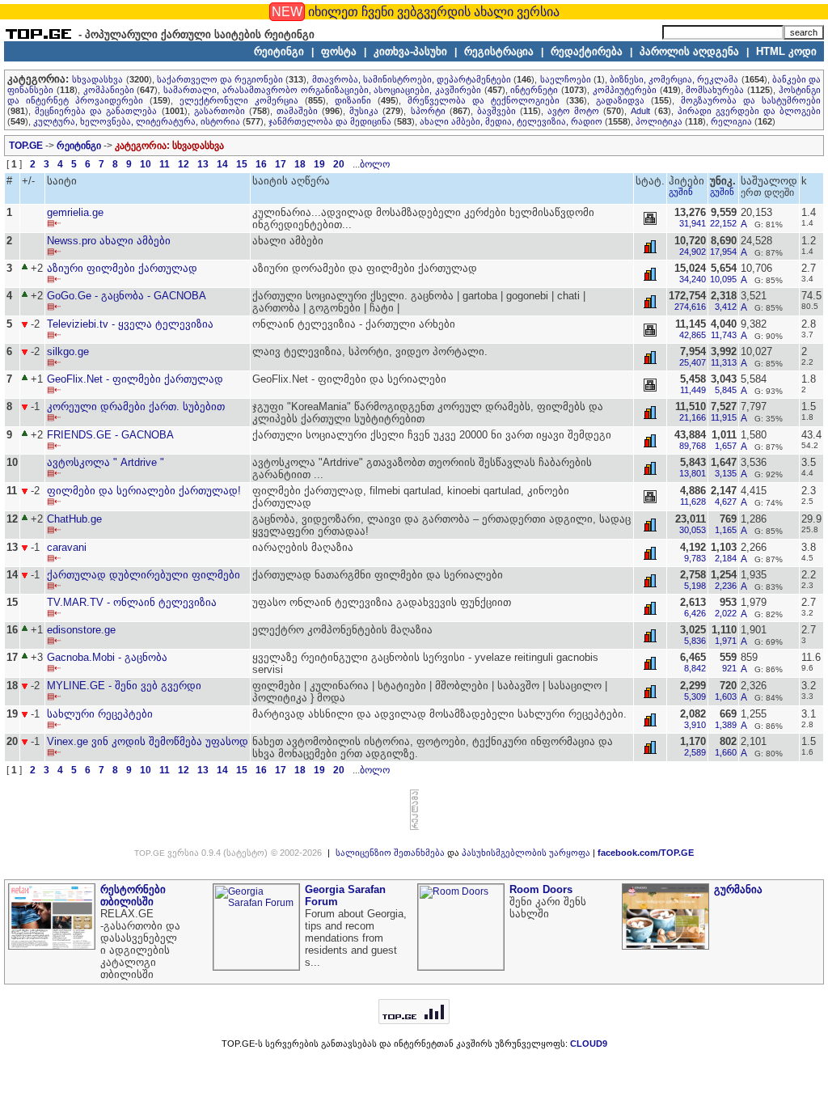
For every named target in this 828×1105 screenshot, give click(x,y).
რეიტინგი (279, 51)
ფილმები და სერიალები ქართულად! (144, 491)
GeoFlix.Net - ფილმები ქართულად (135, 379)
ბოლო (375, 164)
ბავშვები (496, 111)
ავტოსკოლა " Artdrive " (105, 462)
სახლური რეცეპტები (100, 714)
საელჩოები (565, 79)
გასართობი (219, 111)
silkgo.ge (68, 351)
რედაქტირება (587, 51)
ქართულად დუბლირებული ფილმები (143, 575)
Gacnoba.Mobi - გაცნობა (107, 657)
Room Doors (540, 889)
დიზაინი (353, 100)
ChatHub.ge (74, 519)
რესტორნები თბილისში (133, 895)
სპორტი (428, 111)
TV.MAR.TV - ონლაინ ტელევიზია (132, 602)
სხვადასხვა (97, 79)
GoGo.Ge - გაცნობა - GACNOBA (126, 296)
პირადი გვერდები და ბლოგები (749, 111)
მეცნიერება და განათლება (96, 111)
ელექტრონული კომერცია (239, 100)
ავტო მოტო (573, 111)
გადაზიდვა (620, 100)
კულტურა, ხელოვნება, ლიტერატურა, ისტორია (136, 121)
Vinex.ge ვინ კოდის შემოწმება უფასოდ (147, 741)
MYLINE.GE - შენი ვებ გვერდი (124, 686)
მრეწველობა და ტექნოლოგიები (484, 100)
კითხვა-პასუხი (410, 51)
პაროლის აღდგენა (689, 51)
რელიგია (731, 121)
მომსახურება (715, 90)
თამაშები (297, 111)
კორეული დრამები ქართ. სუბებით (136, 406)
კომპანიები (108, 90)
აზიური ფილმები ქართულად (122, 268)
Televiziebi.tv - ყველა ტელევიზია (130, 324)
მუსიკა (363, 111)
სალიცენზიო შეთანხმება (390, 852)
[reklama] (414, 826)
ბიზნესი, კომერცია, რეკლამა (674, 79)
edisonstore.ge (81, 630)
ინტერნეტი (534, 90)
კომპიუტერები (625, 90)
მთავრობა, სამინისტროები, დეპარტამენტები (411, 79)
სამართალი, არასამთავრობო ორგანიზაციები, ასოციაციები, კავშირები (322, 90)
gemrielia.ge (75, 212)
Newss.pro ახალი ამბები (109, 241)
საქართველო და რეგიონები (220, 79)
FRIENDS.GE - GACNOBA (110, 435)
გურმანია (738, 889)
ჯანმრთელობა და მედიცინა (329, 121)
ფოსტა (339, 51)
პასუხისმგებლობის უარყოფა (526, 852)
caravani (67, 547)
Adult (640, 111)
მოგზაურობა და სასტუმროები (751, 100)
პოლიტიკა (659, 121)
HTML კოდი (786, 51)
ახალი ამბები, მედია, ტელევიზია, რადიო (511, 121)
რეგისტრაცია (499, 51)
